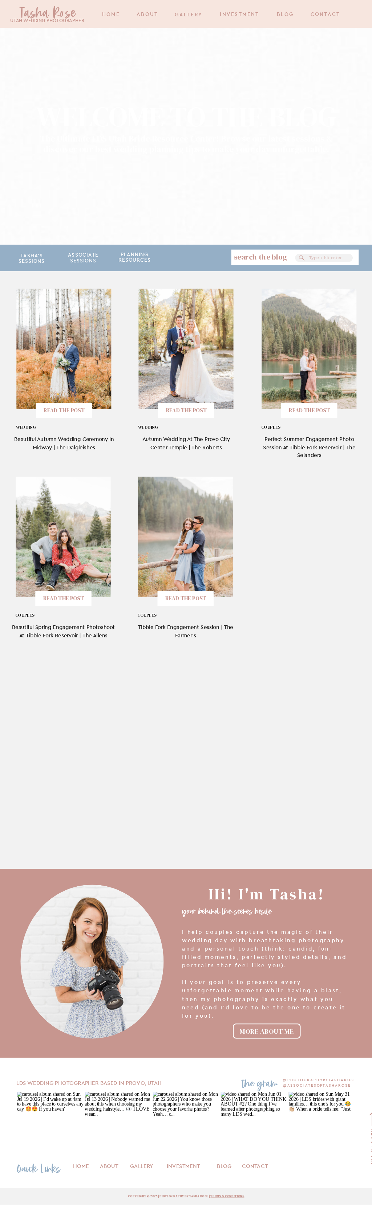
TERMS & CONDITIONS (227, 1196)
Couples (271, 427)
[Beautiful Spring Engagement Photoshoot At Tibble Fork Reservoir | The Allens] (63, 537)
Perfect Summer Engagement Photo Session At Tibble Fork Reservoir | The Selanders (309, 447)
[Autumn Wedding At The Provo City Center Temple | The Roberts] (185, 349)
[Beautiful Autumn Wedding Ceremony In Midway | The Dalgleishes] (63, 349)
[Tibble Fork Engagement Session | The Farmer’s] (185, 537)
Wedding (26, 427)
